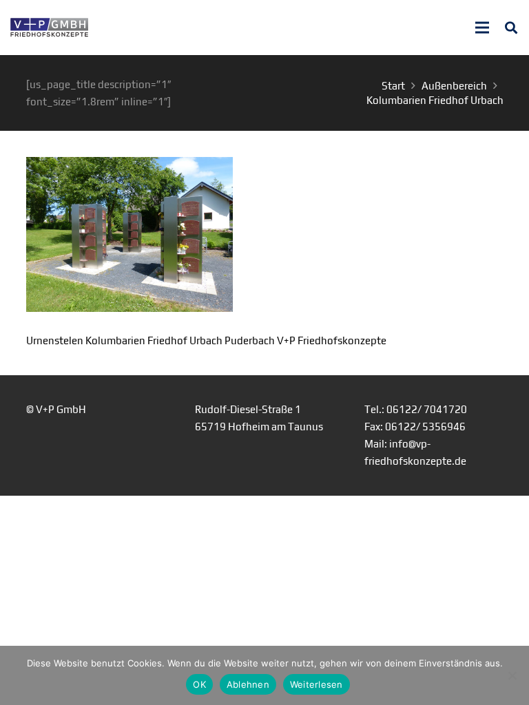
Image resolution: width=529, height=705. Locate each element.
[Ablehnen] (512, 675)
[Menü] (482, 27)
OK (199, 684)
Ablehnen (248, 684)
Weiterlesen (316, 684)
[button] (511, 27)
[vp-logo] (49, 27)
